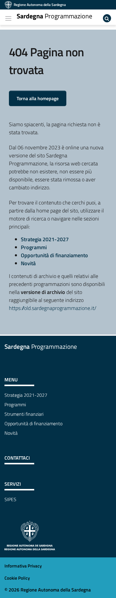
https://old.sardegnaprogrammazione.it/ (52, 308)
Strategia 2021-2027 (45, 239)
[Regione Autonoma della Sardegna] (29, 534)
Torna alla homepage (38, 98)
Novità (28, 263)
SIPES (10, 499)
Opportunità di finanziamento (54, 255)
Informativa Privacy (23, 565)
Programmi (34, 247)
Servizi (12, 483)
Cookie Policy (17, 578)
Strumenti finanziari (23, 414)
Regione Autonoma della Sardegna (40, 4)
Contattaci (17, 457)
